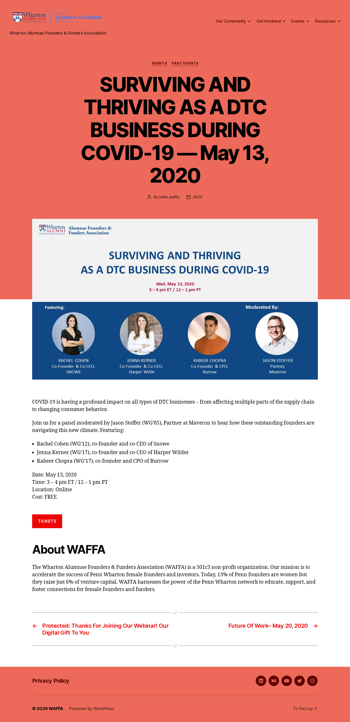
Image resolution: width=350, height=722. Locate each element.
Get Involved (268, 21)
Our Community (231, 21)
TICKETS (47, 521)
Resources (325, 21)
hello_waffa (169, 197)
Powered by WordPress (91, 708)
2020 (198, 197)
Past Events (185, 63)
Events (297, 21)
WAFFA (56, 708)
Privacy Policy (50, 680)
